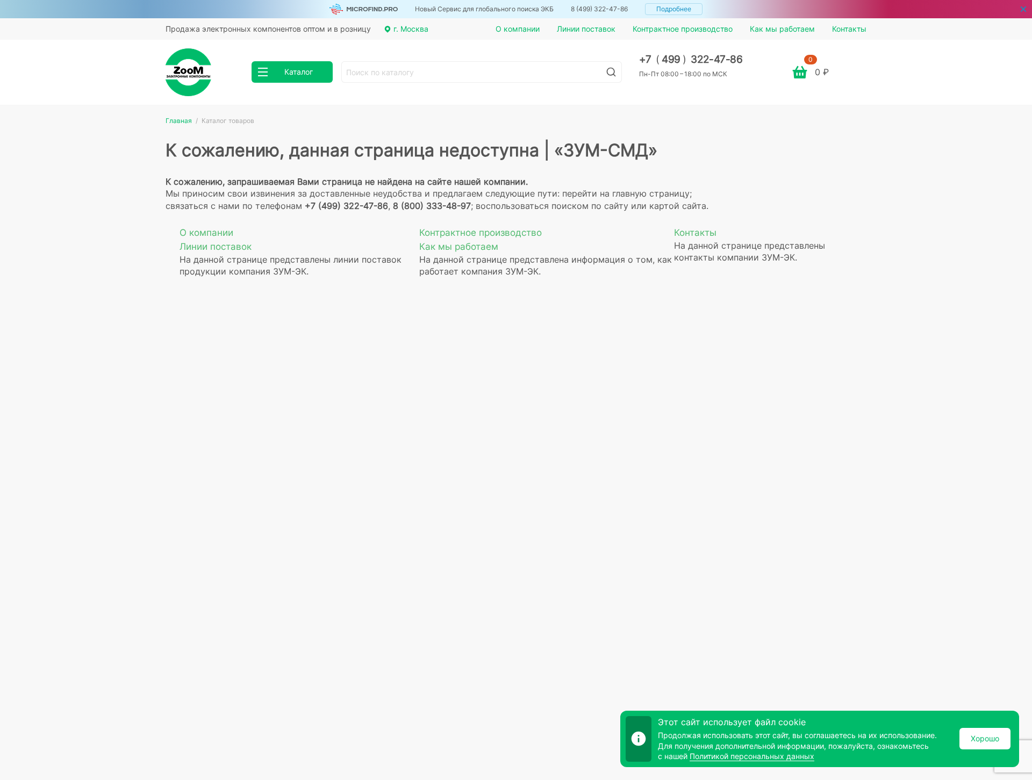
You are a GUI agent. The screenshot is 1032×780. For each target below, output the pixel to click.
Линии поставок (586, 28)
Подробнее (673, 9)
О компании (518, 28)
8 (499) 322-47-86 (599, 9)
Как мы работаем (782, 28)
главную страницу (651, 193)
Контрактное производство (683, 28)
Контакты (849, 28)
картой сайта (677, 205)
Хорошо (985, 738)
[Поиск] (611, 72)
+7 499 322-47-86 (691, 59)
